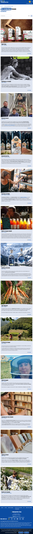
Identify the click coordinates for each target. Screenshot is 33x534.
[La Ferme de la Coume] (16, 329)
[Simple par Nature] (16, 442)
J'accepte (26, 532)
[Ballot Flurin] (16, 31)
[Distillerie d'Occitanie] (16, 255)
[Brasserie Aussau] (16, 105)
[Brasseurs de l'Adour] (16, 181)
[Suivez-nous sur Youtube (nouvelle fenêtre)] (17, 519)
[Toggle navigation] (32, 1)
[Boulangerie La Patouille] (16, 68)
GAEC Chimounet (4, 305)
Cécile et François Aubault (6, 231)
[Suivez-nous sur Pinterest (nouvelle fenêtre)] (23, 519)
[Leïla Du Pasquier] (16, 367)
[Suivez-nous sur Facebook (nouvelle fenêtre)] (12, 519)
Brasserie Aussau (4, 118)
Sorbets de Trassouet (5, 492)
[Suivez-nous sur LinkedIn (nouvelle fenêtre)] (15, 519)
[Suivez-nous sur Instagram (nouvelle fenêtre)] (20, 519)
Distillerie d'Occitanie (5, 267)
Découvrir (29, 53)
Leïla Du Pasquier (4, 380)
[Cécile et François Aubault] (16, 218)
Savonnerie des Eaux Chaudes (7, 417)
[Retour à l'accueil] (2, 1)
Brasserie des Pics (5, 156)
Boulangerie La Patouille (6, 81)
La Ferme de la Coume (5, 342)
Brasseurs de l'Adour (5, 193)
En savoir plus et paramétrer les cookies (11, 532)
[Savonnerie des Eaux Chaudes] (16, 404)
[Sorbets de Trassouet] (16, 479)
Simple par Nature (5, 454)
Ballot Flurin (3, 44)
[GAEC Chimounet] (16, 292)
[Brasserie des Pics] (16, 143)
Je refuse (21, 532)
